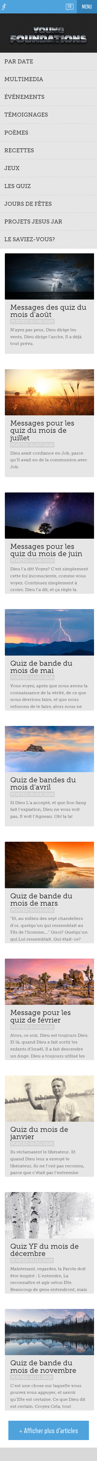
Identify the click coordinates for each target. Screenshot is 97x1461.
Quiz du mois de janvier (39, 1133)
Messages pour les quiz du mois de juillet (42, 430)
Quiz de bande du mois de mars (41, 899)
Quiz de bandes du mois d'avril (43, 783)
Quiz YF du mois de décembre (44, 1250)
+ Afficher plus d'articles (48, 1430)
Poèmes (16, 132)
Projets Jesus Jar (33, 221)
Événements (24, 96)
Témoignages (26, 114)
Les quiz (17, 186)
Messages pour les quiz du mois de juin (46, 550)
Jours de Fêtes (28, 203)
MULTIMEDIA (23, 79)
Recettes (19, 150)
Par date (18, 61)
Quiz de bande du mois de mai (41, 667)
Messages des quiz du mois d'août (48, 311)
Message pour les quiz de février (40, 1016)
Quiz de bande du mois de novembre (43, 1366)
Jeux (11, 168)
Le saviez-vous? (29, 239)
